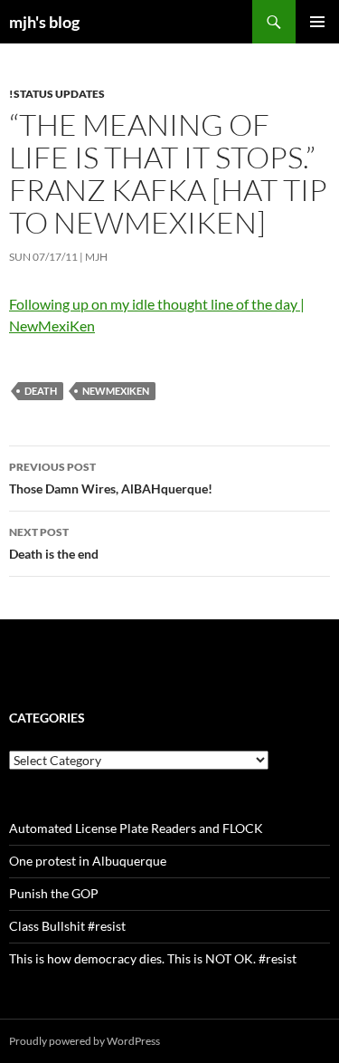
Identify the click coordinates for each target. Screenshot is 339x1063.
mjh (96, 256)
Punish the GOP (54, 893)
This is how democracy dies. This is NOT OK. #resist (153, 958)
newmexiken (115, 391)
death (40, 391)
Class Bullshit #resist (67, 926)
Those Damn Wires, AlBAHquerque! (110, 478)
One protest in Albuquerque (87, 860)
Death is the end (54, 543)
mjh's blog (44, 22)
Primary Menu (317, 21)
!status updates (57, 94)
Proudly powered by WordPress (84, 1041)
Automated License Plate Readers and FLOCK (136, 828)
